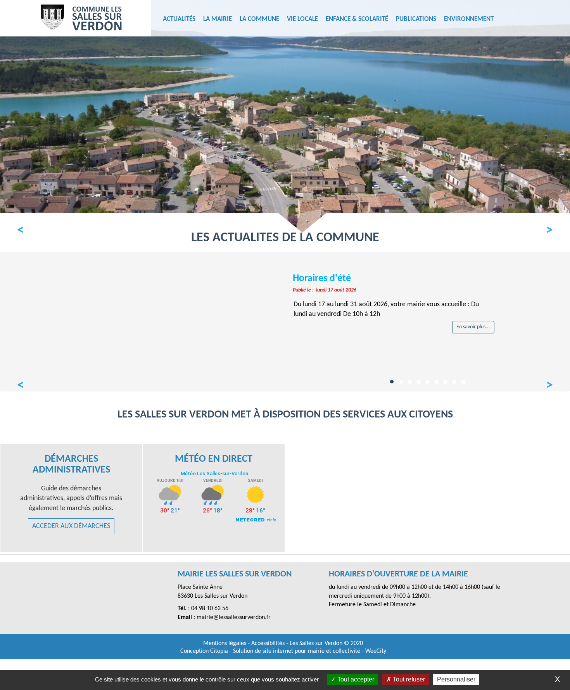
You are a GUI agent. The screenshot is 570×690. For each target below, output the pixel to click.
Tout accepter (355, 679)
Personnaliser (456, 679)
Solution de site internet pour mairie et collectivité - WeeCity (309, 651)
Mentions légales (225, 643)
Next (545, 228)
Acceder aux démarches (71, 526)
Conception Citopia (204, 651)
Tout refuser (408, 679)
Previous (24, 228)
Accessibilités (268, 643)
